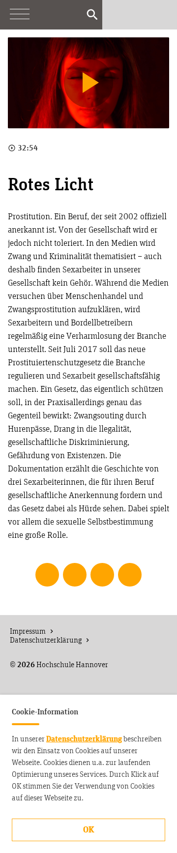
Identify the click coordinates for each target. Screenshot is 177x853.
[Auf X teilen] (75, 575)
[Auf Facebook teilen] (47, 575)
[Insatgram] (159, 14)
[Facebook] (139, 14)
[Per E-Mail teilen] (130, 575)
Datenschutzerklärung (84, 739)
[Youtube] (120, 14)
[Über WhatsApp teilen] (102, 575)
